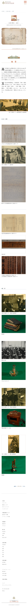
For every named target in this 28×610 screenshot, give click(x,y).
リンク (3, 583)
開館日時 (4, 523)
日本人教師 (4, 575)
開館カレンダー (5, 504)
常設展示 (4, 531)
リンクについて (5, 508)
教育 (13, 11)
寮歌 (3, 556)
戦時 (3, 554)
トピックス (4, 502)
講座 (3, 535)
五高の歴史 (8, 11)
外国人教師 (4, 573)
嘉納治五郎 (4, 564)
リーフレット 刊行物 (6, 516)
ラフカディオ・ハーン (6, 569)
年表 (3, 546)
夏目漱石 (4, 571)
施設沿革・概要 (5, 514)
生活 (3, 552)
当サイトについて (5, 506)
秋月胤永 (4, 562)
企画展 (3, 533)
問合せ (3, 590)
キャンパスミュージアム (6, 585)
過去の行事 (4, 537)
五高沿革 (4, 544)
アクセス (4, 525)
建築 (3, 548)
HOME (3, 11)
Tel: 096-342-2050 (5, 588)
